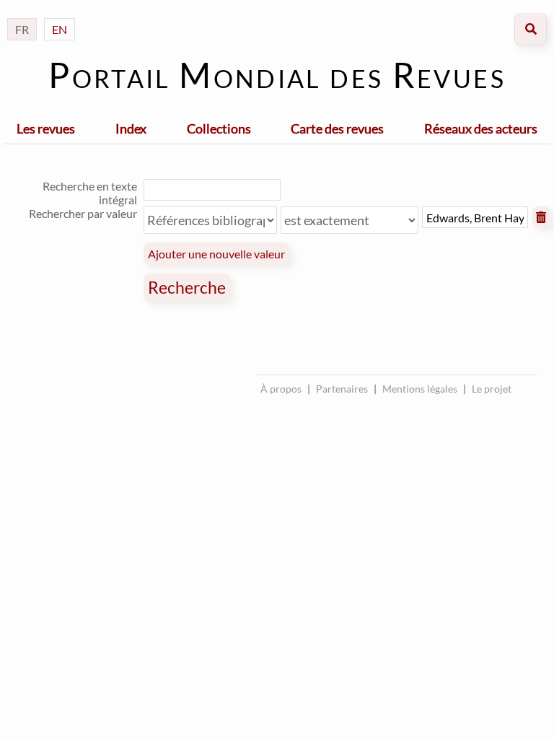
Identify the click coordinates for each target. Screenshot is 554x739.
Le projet (491, 388)
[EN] (59, 15)
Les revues (46, 128)
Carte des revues (337, 128)
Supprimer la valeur (541, 217)
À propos (281, 388)
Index (130, 128)
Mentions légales (419, 388)
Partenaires (342, 388)
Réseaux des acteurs (480, 128)
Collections (219, 128)
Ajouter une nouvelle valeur (216, 254)
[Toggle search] (530, 29)
